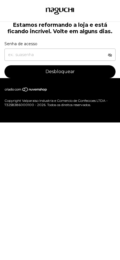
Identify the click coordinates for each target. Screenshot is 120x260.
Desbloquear (60, 71)
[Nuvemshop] (26, 90)
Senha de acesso (20, 43)
